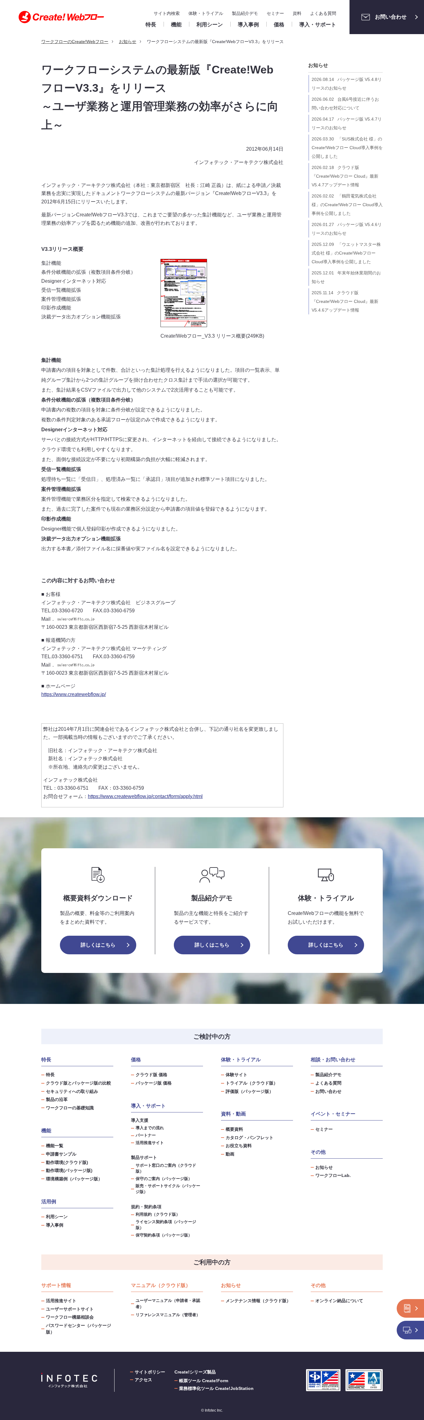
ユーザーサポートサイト (70, 1309)
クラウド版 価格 (151, 1074)
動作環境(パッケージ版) (69, 1170)
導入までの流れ (150, 1128)
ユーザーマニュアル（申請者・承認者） (168, 1303)
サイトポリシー (150, 1371)
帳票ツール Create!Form (203, 1380)
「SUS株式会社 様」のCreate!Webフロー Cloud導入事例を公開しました (347, 147)
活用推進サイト (150, 1143)
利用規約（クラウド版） (158, 1214)
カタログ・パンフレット (249, 1137)
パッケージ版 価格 (154, 1083)
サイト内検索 (167, 13)
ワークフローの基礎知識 (70, 1107)
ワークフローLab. (333, 1175)
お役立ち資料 (239, 1145)
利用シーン (57, 1216)
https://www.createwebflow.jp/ (73, 694)
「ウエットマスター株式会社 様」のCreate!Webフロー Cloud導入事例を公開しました (346, 253)
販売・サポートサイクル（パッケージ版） (168, 1189)
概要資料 (234, 1129)
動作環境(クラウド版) (67, 1162)
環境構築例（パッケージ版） (74, 1178)
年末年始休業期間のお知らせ (346, 277)
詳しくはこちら (98, 944)
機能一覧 (54, 1145)
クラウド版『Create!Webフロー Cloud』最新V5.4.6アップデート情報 (345, 301)
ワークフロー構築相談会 (70, 1317)
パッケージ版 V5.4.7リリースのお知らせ (347, 123)
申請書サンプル (61, 1154)
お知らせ (318, 65)
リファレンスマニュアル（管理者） (168, 1314)
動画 (230, 1154)
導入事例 (54, 1225)
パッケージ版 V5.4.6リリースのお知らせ (347, 229)
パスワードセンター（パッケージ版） (78, 1328)
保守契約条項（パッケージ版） (164, 1235)
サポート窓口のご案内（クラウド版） (166, 1168)
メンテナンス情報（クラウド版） (258, 1300)
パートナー (146, 1135)
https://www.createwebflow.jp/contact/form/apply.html (145, 796)
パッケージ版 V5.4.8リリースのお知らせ (347, 84)
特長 (50, 1074)
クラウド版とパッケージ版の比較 (78, 1083)
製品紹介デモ (245, 13)
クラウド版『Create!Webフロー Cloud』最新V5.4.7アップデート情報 (345, 176)
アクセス (143, 1379)
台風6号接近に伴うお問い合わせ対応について (345, 103)
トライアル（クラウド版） (252, 1083)
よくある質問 (323, 13)
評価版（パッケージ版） (249, 1091)
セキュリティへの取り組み (72, 1091)
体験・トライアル (205, 13)
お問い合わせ (391, 17)
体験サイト (236, 1074)
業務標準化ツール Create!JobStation (216, 1388)
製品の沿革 (57, 1099)
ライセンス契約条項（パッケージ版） (166, 1225)
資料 (297, 13)
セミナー (275, 13)
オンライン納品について (339, 1300)
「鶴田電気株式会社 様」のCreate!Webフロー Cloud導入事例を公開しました (347, 204)
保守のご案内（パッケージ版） (164, 1179)
